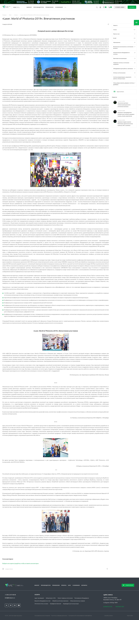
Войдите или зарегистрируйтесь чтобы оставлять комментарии (20, 563)
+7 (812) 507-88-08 (10, 594)
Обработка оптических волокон (60, 601)
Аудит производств (39, 598)
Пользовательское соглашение (42, 615)
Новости (114, 97)
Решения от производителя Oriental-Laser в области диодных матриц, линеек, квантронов (126, 114)
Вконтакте (6, 605)
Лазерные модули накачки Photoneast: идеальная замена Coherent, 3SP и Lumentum (125, 123)
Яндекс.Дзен (19, 605)
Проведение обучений (55, 603)
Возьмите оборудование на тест (43, 601)
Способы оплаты (108, 615)
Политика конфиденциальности (59, 615)
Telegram (10, 605)
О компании (76, 585)
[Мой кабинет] (100, 7)
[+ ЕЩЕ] (66, 7)
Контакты (84, 585)
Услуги (37, 594)
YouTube (14, 605)
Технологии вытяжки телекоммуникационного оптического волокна (124, 104)
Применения (56, 585)
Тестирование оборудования (81, 598)
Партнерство (120, 606)
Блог (69, 585)
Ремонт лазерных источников (65, 598)
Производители (46, 585)
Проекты (63, 585)
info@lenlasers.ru (10, 598)
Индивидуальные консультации (71, 603)
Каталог (37, 585)
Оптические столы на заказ (41, 603)
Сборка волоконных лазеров (77, 601)
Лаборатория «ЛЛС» (51, 598)
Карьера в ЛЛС (107, 606)
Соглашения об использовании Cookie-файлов (80, 615)
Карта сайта (130, 615)
